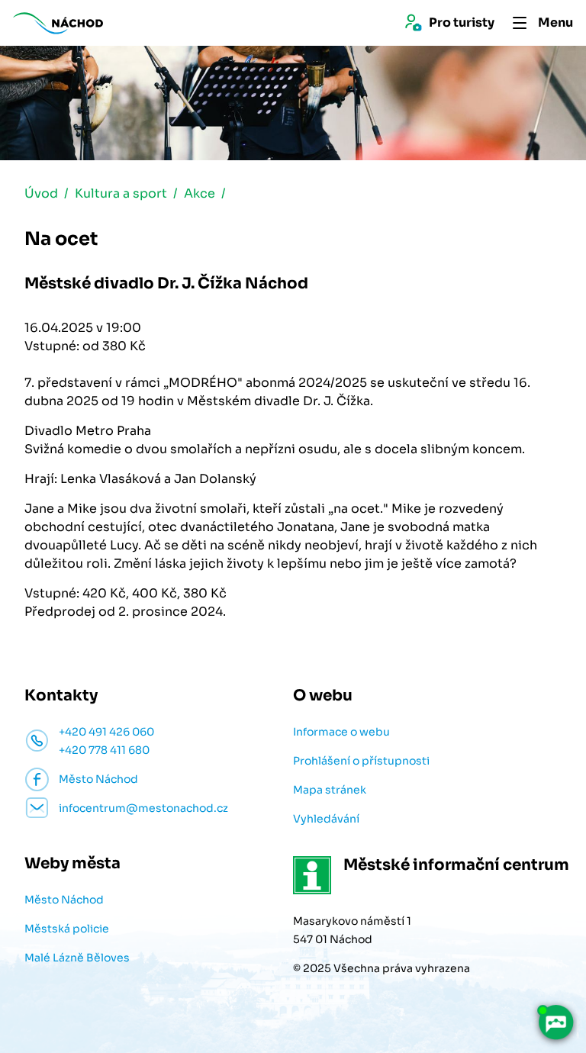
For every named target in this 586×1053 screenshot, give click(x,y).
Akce (199, 193)
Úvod (41, 193)
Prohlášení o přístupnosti (361, 761)
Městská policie (66, 928)
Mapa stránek (329, 790)
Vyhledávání (326, 819)
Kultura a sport (121, 193)
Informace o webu (341, 732)
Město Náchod (64, 899)
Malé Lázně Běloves (77, 957)
